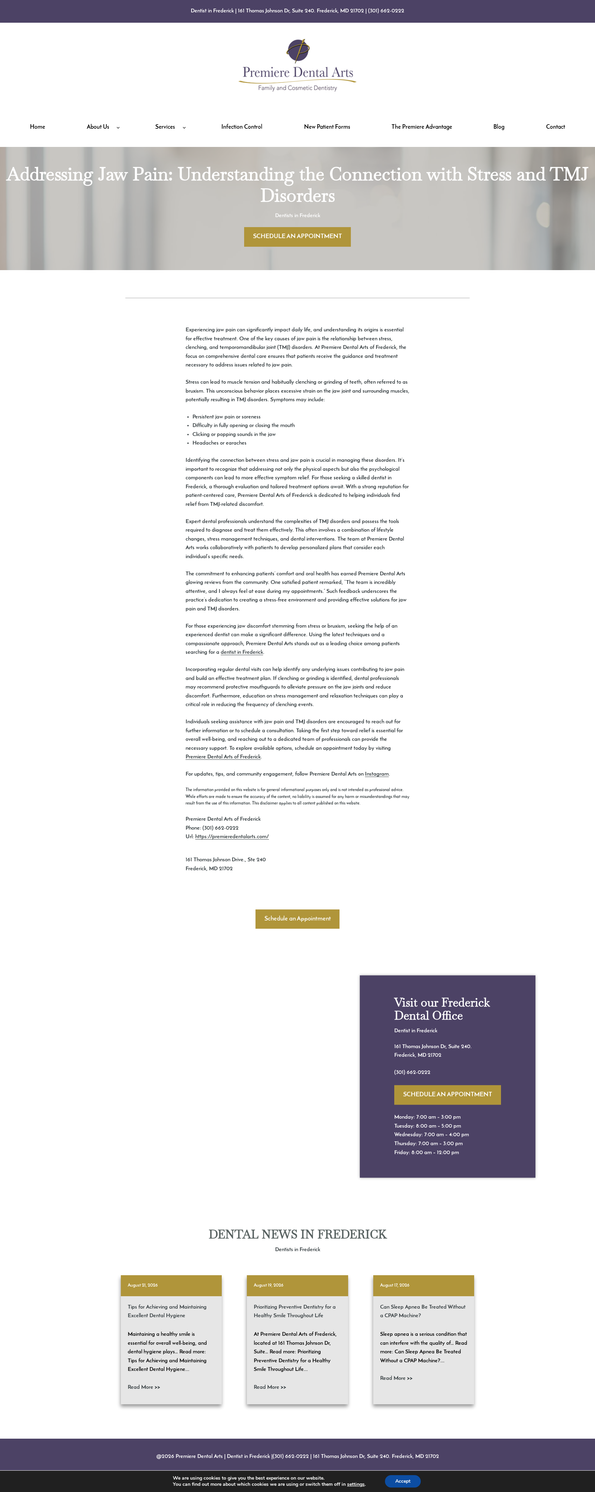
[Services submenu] (184, 127)
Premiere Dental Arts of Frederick (223, 757)
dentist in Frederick (242, 652)
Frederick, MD (411, 1055)
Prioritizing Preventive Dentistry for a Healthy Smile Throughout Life (295, 1311)
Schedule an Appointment (297, 919)
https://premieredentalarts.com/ (232, 837)
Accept (402, 1481)
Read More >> (144, 1387)
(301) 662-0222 (386, 11)
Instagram (377, 774)
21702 (434, 1055)
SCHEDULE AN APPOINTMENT (297, 237)
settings (356, 1484)
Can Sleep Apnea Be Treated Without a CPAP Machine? (423, 1311)
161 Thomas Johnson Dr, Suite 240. (433, 1046)
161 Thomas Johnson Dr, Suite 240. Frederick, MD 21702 (301, 11)
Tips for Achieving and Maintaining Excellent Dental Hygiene (167, 1311)
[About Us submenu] (118, 127)
